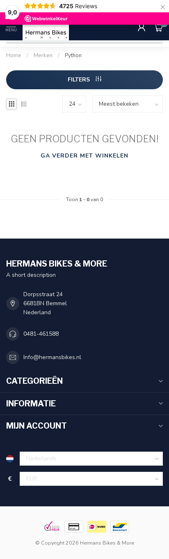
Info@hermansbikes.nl (52, 357)
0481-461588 (41, 334)
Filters (79, 80)
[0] (158, 27)
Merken (43, 55)
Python (73, 55)
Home (13, 55)
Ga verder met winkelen (84, 156)
